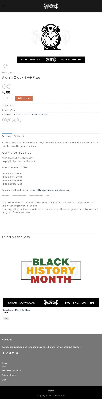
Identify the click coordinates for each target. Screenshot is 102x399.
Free (12, 72)
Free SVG (26, 114)
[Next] (11, 65)
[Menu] (3, 6)
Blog (4, 379)
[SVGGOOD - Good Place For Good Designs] (51, 6)
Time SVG (43, 114)
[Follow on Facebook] (4, 353)
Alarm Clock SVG (14, 114)
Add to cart (24, 98)
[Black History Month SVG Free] (51, 274)
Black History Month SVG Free (16, 310)
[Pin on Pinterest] (14, 120)
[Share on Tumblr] (19, 120)
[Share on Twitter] (9, 120)
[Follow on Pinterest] (17, 353)
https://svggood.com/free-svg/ (54, 190)
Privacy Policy (9, 375)
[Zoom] (5, 66)
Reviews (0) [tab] (19, 136)
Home (4, 72)
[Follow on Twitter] (10, 353)
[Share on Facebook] (4, 120)
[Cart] (98, 6)
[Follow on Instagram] (7, 353)
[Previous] (3, 329)
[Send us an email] (13, 353)
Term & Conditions (11, 370)
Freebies (34, 114)
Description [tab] (7, 136)
